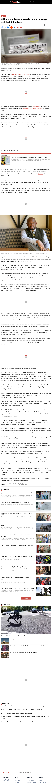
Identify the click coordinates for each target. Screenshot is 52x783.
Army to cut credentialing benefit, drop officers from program (16, 567)
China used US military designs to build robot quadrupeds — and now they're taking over (21, 635)
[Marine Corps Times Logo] (16, 2)
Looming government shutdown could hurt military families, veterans (16, 492)
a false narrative (36, 106)
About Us (41, 779)
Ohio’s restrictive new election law (21, 74)
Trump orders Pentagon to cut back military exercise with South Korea (23, 652)
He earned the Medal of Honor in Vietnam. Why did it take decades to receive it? (21, 709)
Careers (40, 780)
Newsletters (17, 780)
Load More (26, 598)
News (3, 16)
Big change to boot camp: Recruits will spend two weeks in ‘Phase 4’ (18, 722)
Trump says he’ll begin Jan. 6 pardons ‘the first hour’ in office (16, 556)
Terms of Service (6, 780)
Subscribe (17, 779)
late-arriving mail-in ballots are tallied (33, 108)
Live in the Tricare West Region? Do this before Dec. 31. (15, 502)
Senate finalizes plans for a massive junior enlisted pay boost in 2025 (17, 514)
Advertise (29, 779)
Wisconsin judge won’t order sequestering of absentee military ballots (29, 157)
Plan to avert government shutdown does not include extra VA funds (17, 524)
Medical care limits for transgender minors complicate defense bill (17, 578)
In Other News (5, 489)
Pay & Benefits (25, 1)
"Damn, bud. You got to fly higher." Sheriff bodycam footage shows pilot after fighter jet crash (28, 645)
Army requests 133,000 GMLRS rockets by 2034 (19, 639)
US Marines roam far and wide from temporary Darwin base (16, 713)
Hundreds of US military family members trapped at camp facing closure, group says (22, 706)
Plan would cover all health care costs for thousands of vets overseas (16, 535)
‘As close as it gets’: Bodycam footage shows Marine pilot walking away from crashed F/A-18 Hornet (25, 717)
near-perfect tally (5, 278)
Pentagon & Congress (41, 1)
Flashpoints (32, 1)
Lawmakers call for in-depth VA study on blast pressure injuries (17, 588)
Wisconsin (40, 173)
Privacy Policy (6, 779)
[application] (26, 620)
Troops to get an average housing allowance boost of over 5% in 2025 (17, 546)
